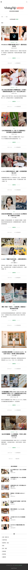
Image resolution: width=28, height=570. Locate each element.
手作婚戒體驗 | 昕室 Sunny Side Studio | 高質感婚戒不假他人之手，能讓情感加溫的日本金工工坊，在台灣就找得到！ (14, 393)
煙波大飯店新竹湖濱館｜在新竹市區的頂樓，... (18, 502)
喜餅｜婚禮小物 (5, 537)
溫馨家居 (4, 557)
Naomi (15, 174)
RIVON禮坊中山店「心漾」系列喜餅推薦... (18, 470)
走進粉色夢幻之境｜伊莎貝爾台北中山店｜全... (18, 486)
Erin (14, 504)
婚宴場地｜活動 (5, 542)
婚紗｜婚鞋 (4, 548)
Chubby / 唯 (15, 397)
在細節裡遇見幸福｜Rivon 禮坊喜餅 (18, 477)
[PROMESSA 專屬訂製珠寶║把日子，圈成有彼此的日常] (5, 526)
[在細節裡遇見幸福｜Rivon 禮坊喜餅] (5, 479)
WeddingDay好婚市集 (18, 565)
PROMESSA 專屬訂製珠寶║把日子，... (17, 525)
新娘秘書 (4, 551)
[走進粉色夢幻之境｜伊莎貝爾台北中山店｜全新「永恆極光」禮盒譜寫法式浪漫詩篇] (5, 487)
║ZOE (15, 48)
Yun (15, 310)
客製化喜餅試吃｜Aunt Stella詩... (17, 509)
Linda (15, 93)
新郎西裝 (4, 554)
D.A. (14, 510)
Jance (14, 496)
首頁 (2, 16)
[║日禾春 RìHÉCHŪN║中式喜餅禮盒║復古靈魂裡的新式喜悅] (5, 519)
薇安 (15, 355)
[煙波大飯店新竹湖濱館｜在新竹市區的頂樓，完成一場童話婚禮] (5, 503)
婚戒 (16, 42)
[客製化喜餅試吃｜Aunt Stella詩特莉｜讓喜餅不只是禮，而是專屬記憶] (5, 511)
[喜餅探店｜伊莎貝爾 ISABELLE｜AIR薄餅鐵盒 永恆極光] (5, 495)
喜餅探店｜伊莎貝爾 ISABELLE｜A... (17, 494)
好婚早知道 (12, 42)
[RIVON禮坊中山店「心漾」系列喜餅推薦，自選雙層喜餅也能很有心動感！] (5, 471)
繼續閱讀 (14, 58)
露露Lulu (15, 262)
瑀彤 (15, 217)
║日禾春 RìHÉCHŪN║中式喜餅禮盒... (17, 517)
